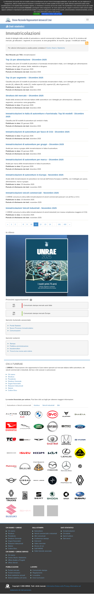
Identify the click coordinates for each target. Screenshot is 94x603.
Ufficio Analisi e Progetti (16, 571)
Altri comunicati (39, 547)
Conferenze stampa (41, 550)
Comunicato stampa (40, 581)
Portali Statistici (15, 325)
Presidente (12, 379)
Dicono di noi (39, 557)
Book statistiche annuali (16, 586)
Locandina (36, 586)
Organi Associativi (14, 383)
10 (31, 224)
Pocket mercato (13, 581)
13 (45, 224)
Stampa (12, 343)
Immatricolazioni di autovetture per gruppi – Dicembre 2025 (35, 144)
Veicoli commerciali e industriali (45, 545)
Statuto (10, 388)
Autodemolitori (15, 348)
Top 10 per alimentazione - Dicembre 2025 (26, 60)
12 (40, 224)
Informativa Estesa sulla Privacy (57, 597)
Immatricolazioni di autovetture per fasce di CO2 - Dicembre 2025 (37, 132)
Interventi (37, 552)
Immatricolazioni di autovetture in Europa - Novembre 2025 (34, 175)
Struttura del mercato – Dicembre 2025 (24, 95)
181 (59, 224)
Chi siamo (11, 374)
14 (50, 224)
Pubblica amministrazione (19, 346)
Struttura (11, 377)
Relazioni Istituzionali (15, 386)
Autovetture (38, 542)
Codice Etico (12, 390)
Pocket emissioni (14, 584)
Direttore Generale (14, 381)
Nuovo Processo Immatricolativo (21, 328)
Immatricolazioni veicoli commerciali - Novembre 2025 (32, 193)
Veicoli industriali (48, 405)
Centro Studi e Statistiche (56, 48)
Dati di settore (68, 547)
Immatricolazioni (69, 542)
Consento (37, 14)
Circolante (66, 545)
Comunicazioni (15, 330)
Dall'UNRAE (38, 560)
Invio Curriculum (38, 589)
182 (65, 224)
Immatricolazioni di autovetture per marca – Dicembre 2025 (35, 159)
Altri (58, 405)
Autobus (37, 405)
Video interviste (40, 555)
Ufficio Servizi (13, 574)
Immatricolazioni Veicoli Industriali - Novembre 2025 (31, 208)
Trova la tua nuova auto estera (21, 351)
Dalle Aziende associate (43, 562)
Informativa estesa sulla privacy (51, 14)
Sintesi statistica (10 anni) (17, 589)
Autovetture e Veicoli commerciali (19, 405)
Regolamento (37, 584)
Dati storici (66, 550)
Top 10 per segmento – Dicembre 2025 (24, 77)
